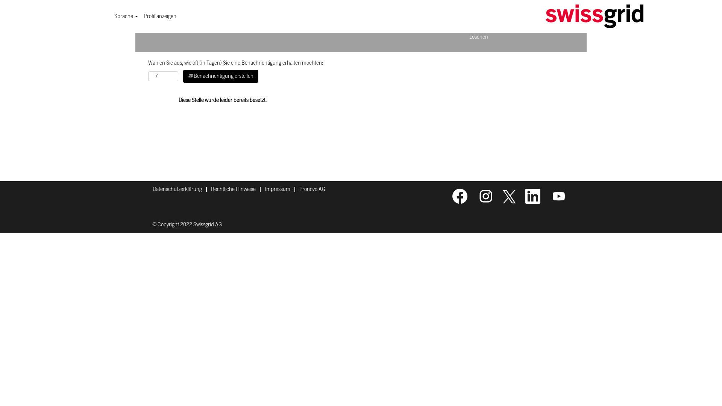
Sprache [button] (124, 16)
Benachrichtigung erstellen (223, 76)
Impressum (277, 189)
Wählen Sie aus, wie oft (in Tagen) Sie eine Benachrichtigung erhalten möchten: (235, 63)
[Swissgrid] (594, 16)
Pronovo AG (312, 189)
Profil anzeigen (160, 16)
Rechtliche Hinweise (233, 189)
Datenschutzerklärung (177, 189)
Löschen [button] (478, 37)
